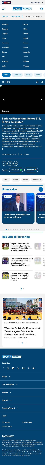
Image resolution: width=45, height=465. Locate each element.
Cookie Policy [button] (27, 422)
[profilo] (41, 8)
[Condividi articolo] (4, 163)
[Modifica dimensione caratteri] (15, 163)
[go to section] (41, 189)
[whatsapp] (13, 368)
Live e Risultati (8, 384)
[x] (18, 368)
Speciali (5, 400)
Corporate (5, 422)
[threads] (28, 368)
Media (4, 376)
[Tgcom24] (6, 2)
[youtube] (33, 368)
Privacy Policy (7, 426)
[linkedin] (23, 368)
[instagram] (8, 368)
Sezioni (5, 392)
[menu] (3, 8)
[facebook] (3, 368)
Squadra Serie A (8, 408)
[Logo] (22, 9)
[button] (22, 9)
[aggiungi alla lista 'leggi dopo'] (9, 163)
